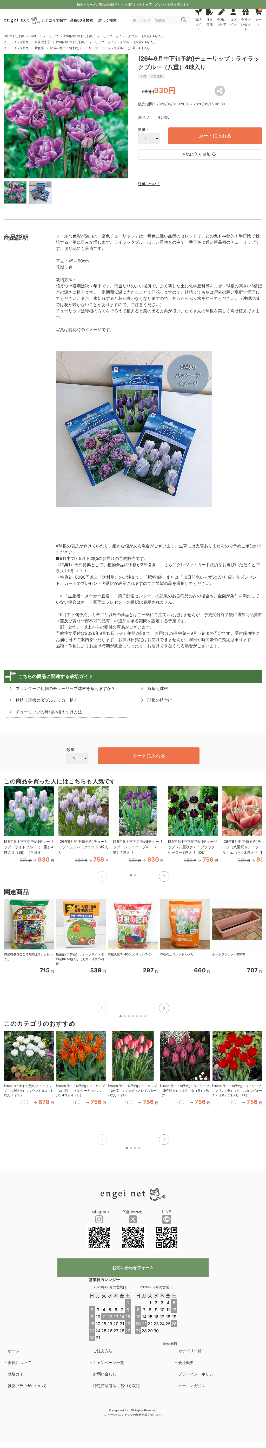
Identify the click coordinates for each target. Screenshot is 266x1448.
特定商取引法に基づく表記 (116, 1385)
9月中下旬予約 (14, 36)
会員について (19, 1362)
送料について (149, 184)
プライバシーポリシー (197, 1374)
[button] (164, 876)
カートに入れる (215, 135)
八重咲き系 (42, 42)
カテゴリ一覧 (190, 1350)
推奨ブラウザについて (27, 1385)
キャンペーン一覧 (108, 1362)
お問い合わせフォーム (133, 1267)
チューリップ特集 (16, 42)
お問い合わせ (104, 1374)
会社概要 (186, 1362)
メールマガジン (191, 1385)
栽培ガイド (17, 1374)
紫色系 (39, 48)
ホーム (13, 1350)
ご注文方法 (102, 1350)
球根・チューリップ (44, 36)
